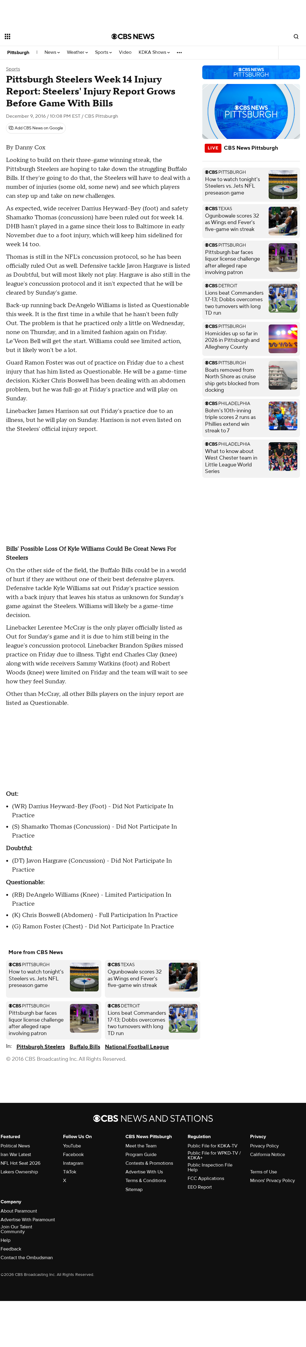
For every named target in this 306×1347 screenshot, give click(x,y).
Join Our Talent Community (16, 1229)
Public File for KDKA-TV (213, 1146)
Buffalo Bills (85, 1046)
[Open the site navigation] (47, 36)
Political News (15, 1146)
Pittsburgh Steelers (40, 1046)
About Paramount (19, 1211)
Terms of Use (263, 1172)
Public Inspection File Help (210, 1167)
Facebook (73, 1154)
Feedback (11, 1249)
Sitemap (134, 1189)
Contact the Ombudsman (27, 1257)
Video (125, 52)
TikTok (69, 1172)
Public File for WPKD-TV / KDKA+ (214, 1155)
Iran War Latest (16, 1154)
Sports (102, 52)
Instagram (73, 1163)
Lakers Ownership (19, 1172)
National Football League (137, 1046)
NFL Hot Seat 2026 (20, 1163)
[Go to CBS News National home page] (132, 36)
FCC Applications (206, 1178)
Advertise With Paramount (28, 1219)
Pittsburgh (18, 53)
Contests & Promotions (149, 1163)
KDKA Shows (153, 52)
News (51, 52)
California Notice (267, 1154)
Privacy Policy (264, 1146)
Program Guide (141, 1154)
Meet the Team (141, 1146)
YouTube (72, 1146)
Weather (76, 52)
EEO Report (200, 1187)
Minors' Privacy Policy (272, 1180)
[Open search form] (296, 36)
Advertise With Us (144, 1172)
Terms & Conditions (146, 1180)
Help (5, 1240)
